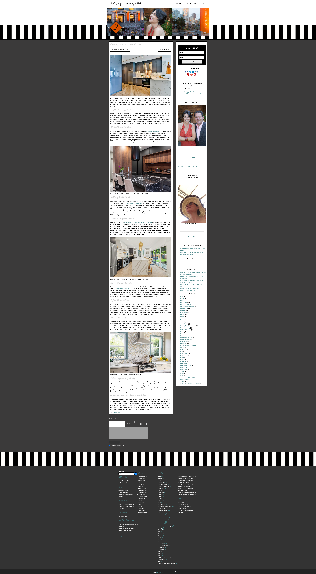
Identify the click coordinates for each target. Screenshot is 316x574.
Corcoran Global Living (187, 306)
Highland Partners (185, 330)
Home (154, 4)
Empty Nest (183, 312)
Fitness (182, 320)
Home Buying (184, 334)
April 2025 (141, 486)
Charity (182, 300)
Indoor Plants (184, 341)
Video (182, 381)
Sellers (182, 371)
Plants (182, 357)
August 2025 (141, 480)
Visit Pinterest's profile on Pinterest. (188, 166)
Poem (182, 359)
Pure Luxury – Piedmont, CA (185, 510)
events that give (182, 508)
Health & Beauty (185, 328)
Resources (183, 367)
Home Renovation (185, 339)
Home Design (184, 335)
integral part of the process (134, 203)
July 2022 (140, 506)
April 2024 (141, 504)
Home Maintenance (186, 337)
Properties (183, 361)
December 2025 (142, 476)
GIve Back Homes (123, 490)
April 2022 (141, 508)
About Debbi (177, 4)
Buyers (182, 298)
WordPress (121, 542)
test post (180, 514)
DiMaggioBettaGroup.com (191, 92)
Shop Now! (187, 4)
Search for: (121, 471)
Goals (182, 322)
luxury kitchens (118, 412)
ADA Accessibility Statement (185, 504)
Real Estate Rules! (185, 365)
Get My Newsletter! (199, 4)
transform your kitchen (123, 288)
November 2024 (142, 492)
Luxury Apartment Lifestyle (188, 345)
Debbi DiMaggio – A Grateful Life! (125, 4)
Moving (182, 347)
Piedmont (183, 355)
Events (182, 314)
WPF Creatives (159, 572)
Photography (184, 353)
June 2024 (141, 502)
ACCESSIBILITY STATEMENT (192, 94)
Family (182, 316)
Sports (182, 373)
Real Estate (183, 363)
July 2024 (140, 500)
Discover (182, 310)
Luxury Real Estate (164, 4)
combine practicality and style (154, 131)
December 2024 (142, 490)
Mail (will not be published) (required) (136, 424)
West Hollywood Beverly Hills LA (189, 383)
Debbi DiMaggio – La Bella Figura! (187, 506)
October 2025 (141, 478)
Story (181, 375)
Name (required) (130, 422)
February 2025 (142, 488)
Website (127, 426)
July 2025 (140, 482)
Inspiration (183, 343)
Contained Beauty (185, 304)
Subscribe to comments (117, 445)
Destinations (184, 308)
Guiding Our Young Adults (187, 326)
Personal (183, 349)
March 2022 (141, 510)
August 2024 (141, 498)
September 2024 (142, 496)
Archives (191, 158)
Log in (120, 540)
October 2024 (141, 494)
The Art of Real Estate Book (188, 377)
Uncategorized (184, 379)
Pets (181, 351)
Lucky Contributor (123, 482)
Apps (181, 296)
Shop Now (183, 256)
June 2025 (141, 484)
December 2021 (142, 512)
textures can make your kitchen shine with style (138, 222)
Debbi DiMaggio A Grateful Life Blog (127, 480)
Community (183, 302)
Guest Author (184, 324)
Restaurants (183, 369)
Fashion (182, 318)
